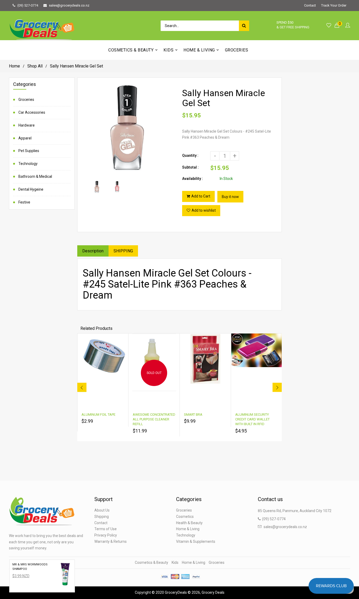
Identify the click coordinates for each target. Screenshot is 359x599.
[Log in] (347, 25)
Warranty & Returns (110, 541)
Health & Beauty (189, 523)
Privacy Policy (105, 535)
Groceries (26, 99)
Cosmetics (185, 516)
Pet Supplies (28, 151)
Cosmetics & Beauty (151, 562)
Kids (175, 562)
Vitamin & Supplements (195, 541)
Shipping (101, 516)
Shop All (35, 66)
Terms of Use (105, 529)
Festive (24, 202)
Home (14, 66)
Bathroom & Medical (35, 176)
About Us (102, 510)
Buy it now (230, 197)
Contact (310, 5)
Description (93, 250)
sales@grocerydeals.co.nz (69, 5)
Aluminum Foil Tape (98, 414)
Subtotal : (190, 167)
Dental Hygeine (30, 189)
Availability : (192, 178)
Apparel (25, 138)
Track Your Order (333, 5)
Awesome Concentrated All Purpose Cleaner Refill (154, 419)
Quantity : (190, 155)
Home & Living (187, 529)
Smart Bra (193, 414)
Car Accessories (31, 112)
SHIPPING (123, 250)
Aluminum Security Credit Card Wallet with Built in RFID (252, 419)
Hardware (26, 125)
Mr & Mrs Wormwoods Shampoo (30, 567)
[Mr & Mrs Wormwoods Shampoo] (65, 575)
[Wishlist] (328, 25)
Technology (28, 164)
